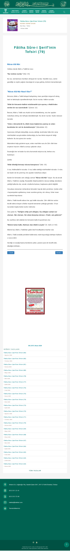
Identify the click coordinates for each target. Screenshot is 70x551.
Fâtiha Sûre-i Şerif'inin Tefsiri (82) (15, 360)
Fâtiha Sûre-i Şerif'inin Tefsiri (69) (15, 430)
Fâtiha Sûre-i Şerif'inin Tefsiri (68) (15, 436)
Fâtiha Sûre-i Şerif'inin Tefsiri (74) (15, 401)
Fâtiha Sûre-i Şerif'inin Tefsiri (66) (15, 447)
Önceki (11, 252)
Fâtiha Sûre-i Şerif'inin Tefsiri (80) (15, 371)
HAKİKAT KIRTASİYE (44, 11)
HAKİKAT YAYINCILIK (24, 11)
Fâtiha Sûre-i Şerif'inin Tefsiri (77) (15, 383)
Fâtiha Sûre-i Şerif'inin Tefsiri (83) (15, 354)
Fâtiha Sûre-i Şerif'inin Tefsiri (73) (15, 406)
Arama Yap (63, 12)
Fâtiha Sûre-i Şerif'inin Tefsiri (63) (15, 465)
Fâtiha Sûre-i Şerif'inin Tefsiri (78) (15, 377)
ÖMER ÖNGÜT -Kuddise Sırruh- (15, 11)
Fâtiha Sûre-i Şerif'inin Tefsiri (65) (15, 453)
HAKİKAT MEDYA (37, 11)
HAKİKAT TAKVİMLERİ (51, 11)
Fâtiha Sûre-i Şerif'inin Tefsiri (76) (15, 389)
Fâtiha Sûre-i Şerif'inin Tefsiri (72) (15, 412)
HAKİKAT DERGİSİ (31, 11)
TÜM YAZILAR (35, 470)
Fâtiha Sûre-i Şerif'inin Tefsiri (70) (15, 424)
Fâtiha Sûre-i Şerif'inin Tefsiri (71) (15, 418)
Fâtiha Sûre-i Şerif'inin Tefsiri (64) (15, 459)
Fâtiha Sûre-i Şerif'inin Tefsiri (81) (15, 366)
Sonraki (58, 252)
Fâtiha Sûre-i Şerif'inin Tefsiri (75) (15, 395)
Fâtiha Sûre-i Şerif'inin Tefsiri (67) (15, 442)
